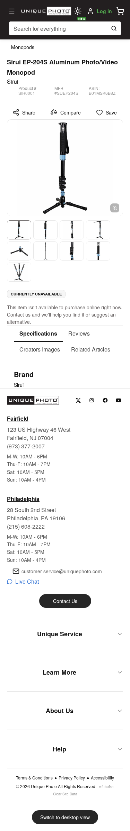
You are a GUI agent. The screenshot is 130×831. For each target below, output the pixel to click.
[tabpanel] (65, 379)
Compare (70, 112)
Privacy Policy (72, 777)
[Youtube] (118, 400)
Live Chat (27, 581)
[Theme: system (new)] (77, 11)
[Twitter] (78, 400)
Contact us (19, 314)
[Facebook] (105, 400)
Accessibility (102, 777)
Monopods (22, 47)
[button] (120, 11)
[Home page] (45, 11)
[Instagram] (91, 400)
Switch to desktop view (65, 817)
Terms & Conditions (34, 777)
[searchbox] (65, 28)
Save (111, 112)
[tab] (38, 334)
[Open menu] (12, 11)
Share (28, 112)
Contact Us (65, 600)
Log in (104, 11)
